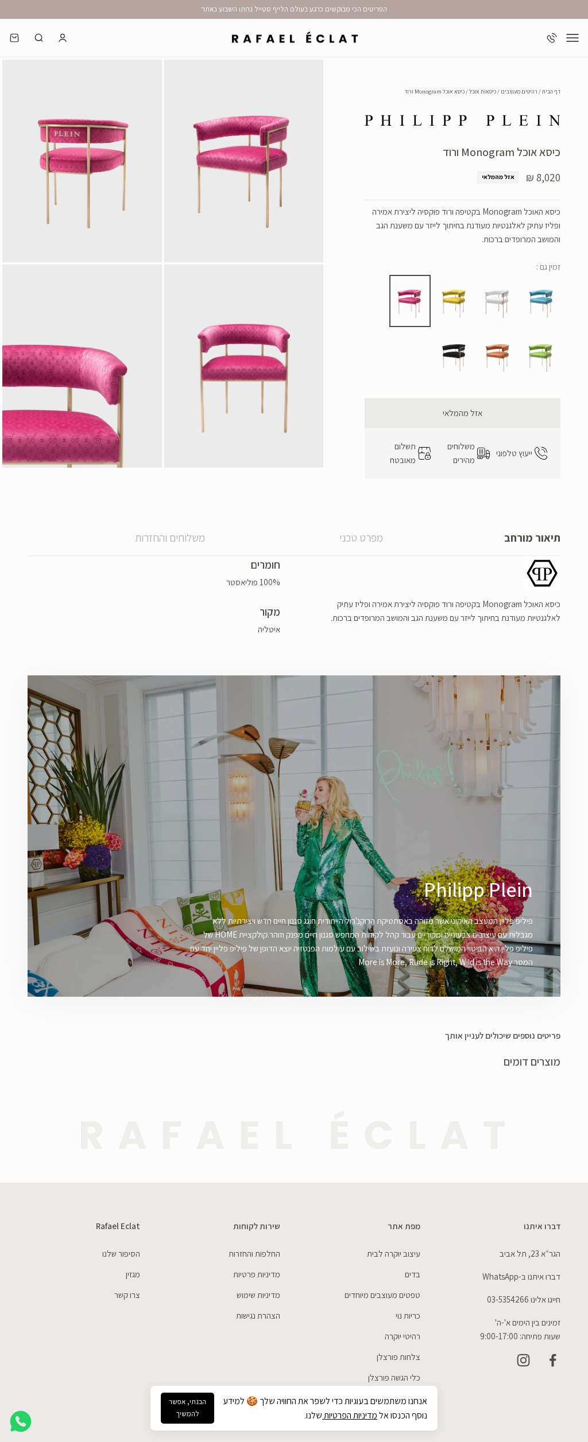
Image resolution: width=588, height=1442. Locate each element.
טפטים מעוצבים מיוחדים (382, 1294)
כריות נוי (408, 1315)
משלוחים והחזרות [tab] (170, 538)
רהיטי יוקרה (402, 1336)
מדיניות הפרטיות (349, 1415)
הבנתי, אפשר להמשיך (187, 1407)
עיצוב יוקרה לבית (393, 1253)
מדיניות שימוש (258, 1294)
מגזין (133, 1274)
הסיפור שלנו (121, 1253)
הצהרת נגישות (258, 1315)
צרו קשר (127, 1294)
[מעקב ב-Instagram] (523, 1360)
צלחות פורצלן (398, 1356)
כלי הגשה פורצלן (394, 1377)
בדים (412, 1274)
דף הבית (551, 91)
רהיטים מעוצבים (519, 91)
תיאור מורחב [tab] (532, 538)
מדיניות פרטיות (256, 1274)
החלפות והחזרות (254, 1253)
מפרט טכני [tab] (360, 538)
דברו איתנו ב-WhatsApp (521, 1276)
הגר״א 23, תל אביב (530, 1253)
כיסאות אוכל (482, 91)
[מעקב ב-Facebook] (552, 1360)
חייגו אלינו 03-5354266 (523, 1299)
